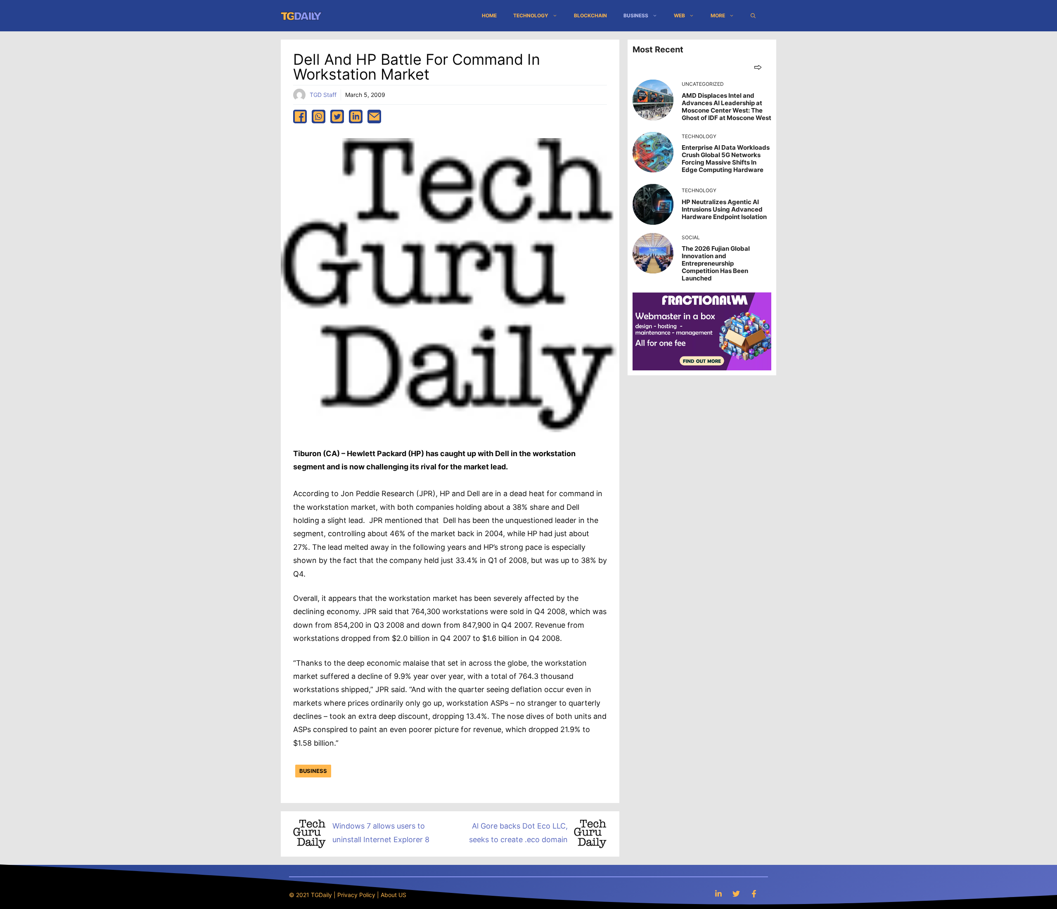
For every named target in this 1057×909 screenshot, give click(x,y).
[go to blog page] (758, 67)
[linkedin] (356, 116)
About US (393, 894)
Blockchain (590, 15)
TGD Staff (323, 94)
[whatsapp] (318, 116)
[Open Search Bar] (753, 15)
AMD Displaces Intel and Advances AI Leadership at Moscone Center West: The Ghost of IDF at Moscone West (726, 107)
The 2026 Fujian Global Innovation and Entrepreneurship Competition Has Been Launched (716, 263)
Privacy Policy (356, 894)
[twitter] (337, 116)
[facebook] (300, 116)
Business (635, 15)
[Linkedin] (718, 893)
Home (489, 15)
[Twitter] (736, 893)
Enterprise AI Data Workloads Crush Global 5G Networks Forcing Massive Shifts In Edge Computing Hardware (726, 159)
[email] (374, 116)
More (718, 15)
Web (679, 15)
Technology (530, 15)
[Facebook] (754, 893)
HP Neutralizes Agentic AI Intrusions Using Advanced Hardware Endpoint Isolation (724, 209)
